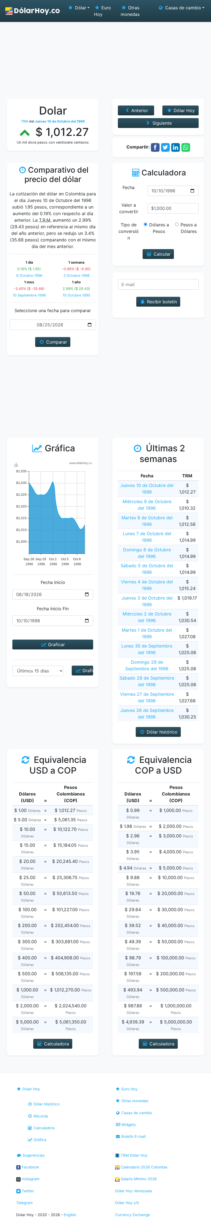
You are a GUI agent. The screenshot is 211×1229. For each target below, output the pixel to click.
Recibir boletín (161, 301)
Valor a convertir (128, 208)
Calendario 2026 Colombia (143, 1167)
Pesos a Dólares (189, 228)
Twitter (27, 1191)
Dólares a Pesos (159, 228)
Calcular (161, 254)
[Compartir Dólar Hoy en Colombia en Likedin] (175, 147)
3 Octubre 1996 (76, 275)
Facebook (30, 1167)
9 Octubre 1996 (29, 275)
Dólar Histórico (46, 1104)
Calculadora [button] (56, 1043)
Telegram (24, 1203)
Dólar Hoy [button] (183, 110)
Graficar (56, 644)
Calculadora (43, 1128)
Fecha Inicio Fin (53, 608)
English (70, 1215)
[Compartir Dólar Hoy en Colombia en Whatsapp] (185, 147)
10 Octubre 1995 (76, 295)
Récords (40, 1116)
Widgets (128, 1124)
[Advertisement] (105, 57)
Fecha (129, 187)
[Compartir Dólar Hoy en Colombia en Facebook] (155, 147)
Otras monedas (130, 11)
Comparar (56, 342)
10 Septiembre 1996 (29, 295)
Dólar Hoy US (127, 1203)
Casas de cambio (136, 1113)
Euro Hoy (102, 11)
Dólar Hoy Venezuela (133, 1191)
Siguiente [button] (161, 123)
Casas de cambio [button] (182, 7)
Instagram (30, 1179)
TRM (24, 121)
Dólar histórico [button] (161, 732)
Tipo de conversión (128, 231)
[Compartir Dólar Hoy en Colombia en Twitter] (165, 147)
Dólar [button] (80, 7)
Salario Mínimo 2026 (138, 1179)
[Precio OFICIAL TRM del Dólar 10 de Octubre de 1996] (32, 10)
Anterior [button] (139, 110)
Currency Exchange (132, 1215)
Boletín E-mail (133, 1136)
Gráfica (39, 1139)
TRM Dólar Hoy (134, 1155)
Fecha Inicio (53, 582)
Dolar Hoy (30, 1089)
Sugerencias (33, 1155)
